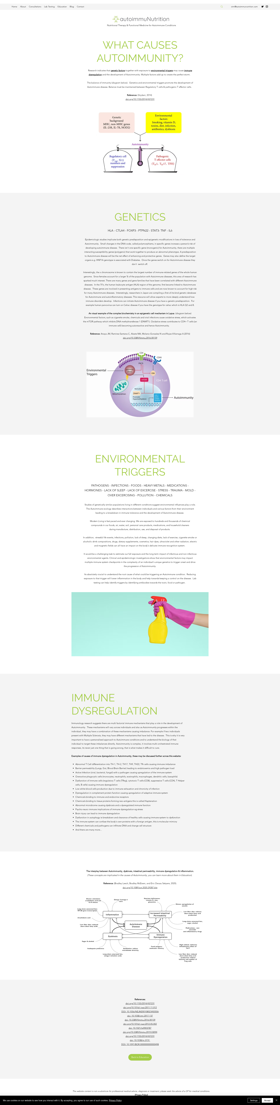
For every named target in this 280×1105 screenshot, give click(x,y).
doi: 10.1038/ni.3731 (140, 1040)
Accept (267, 1100)
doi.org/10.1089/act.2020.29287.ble (140, 887)
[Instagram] (266, 6)
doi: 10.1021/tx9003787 (140, 1028)
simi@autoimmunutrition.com (244, 6)
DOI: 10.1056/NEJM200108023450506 (140, 1011)
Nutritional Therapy (116, 25)
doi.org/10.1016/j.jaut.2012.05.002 (140, 1024)
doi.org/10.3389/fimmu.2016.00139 (140, 337)
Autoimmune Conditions (164, 25)
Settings (254, 1100)
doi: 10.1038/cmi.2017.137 (140, 1015)
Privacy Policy (115, 1100)
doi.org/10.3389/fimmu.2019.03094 (140, 1032)
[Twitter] (262, 6)
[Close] (276, 1100)
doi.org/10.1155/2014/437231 (140, 99)
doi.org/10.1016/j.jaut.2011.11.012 (140, 1007)
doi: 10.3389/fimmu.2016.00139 (140, 1019)
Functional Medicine (138, 25)
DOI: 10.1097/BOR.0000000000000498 (140, 1044)
